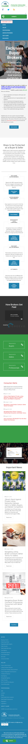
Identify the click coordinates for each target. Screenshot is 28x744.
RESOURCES (6, 38)
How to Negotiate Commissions (8, 671)
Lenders (3, 693)
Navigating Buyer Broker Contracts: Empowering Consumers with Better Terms (15, 412)
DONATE (11, 740)
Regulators (3, 701)
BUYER (4, 24)
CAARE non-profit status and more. (9, 709)
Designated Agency (5, 652)
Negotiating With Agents (6, 644)
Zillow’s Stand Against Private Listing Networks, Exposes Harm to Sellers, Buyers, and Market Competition (13, 398)
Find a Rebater (14, 214)
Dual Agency (4, 650)
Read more (9, 517)
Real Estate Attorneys (6, 648)
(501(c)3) (24, 90)
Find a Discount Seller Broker (14, 263)
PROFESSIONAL (6, 30)
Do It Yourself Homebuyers (7, 682)
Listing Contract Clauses (7, 667)
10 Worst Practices (5, 673)
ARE (2, 691)
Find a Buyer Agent (14, 192)
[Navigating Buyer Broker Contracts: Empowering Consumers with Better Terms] (14, 583)
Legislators (3, 703)
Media (2, 695)
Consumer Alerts (5, 658)
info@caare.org (18, 722)
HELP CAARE (6, 35)
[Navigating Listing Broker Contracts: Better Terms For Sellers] (14, 535)
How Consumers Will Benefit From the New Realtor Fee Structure (15, 419)
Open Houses (4, 646)
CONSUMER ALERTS (7, 21)
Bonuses (3, 656)
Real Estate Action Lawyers (7, 697)
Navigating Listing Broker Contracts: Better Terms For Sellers (15, 405)
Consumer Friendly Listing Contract (9, 669)
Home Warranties (5, 654)
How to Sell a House (6, 665)
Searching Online (5, 642)
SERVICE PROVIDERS (8, 33)
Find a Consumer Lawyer (14, 286)
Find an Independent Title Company (14, 238)
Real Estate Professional (7, 699)
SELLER (4, 27)
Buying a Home (4, 640)
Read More (14, 127)
